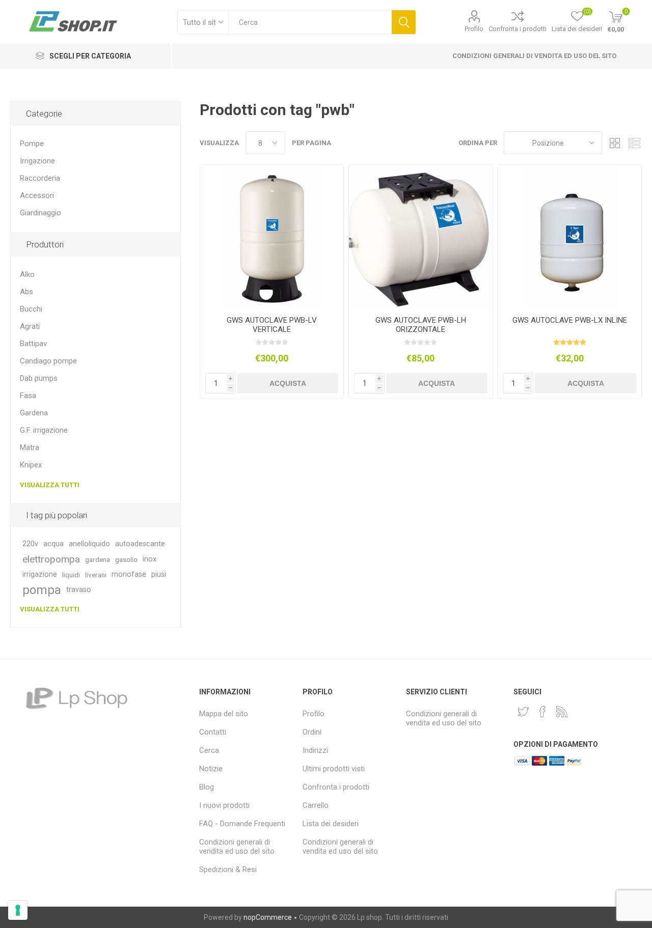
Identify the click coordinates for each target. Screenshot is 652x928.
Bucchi (31, 309)
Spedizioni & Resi (228, 869)
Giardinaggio (40, 212)
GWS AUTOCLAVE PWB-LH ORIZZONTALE (420, 325)
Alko (27, 274)
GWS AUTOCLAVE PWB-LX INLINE (569, 320)
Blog (206, 787)
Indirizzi (315, 750)
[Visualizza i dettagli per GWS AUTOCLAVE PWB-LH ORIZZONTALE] (420, 236)
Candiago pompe (48, 360)
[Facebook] (542, 712)
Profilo (474, 29)
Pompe (32, 143)
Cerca (404, 22)
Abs (26, 291)
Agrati (30, 326)
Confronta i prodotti (517, 29)
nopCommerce (267, 917)
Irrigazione (37, 160)
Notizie (211, 768)
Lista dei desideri (331, 823)
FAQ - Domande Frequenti (242, 823)
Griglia (614, 142)
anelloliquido (89, 544)
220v (30, 544)
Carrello (316, 805)
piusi (158, 574)
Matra (29, 447)
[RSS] (562, 712)
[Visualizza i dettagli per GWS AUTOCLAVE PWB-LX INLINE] (569, 236)
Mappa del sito (223, 713)
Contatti (212, 732)
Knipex (31, 464)
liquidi (71, 575)
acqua (53, 544)
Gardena (34, 412)
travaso (78, 589)
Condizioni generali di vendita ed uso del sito (534, 56)
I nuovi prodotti (224, 805)
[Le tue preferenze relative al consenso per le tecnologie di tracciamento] (18, 910)
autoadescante (140, 544)
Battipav (33, 343)
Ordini (312, 732)
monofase (129, 574)
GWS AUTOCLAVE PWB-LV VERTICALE (272, 325)
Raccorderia (40, 178)
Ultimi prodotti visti (334, 768)
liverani (95, 575)
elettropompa (51, 559)
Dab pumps (39, 378)
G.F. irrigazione (44, 430)
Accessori (37, 195)
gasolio (126, 559)
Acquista (287, 383)
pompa (41, 590)
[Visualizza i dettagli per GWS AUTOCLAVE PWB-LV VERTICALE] (271, 236)
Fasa (28, 395)
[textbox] (310, 22)
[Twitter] (523, 712)
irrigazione (39, 574)
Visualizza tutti (49, 485)
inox (149, 559)
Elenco (634, 142)
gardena (97, 559)
